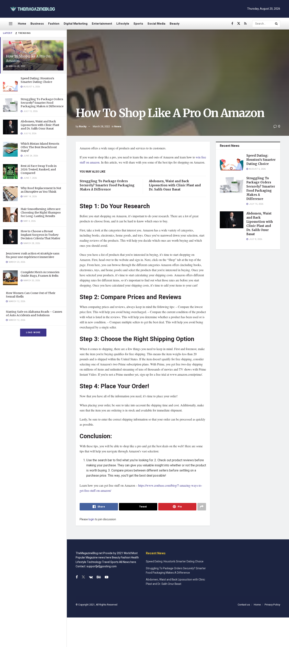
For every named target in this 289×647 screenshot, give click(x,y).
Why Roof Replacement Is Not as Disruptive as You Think (41, 189)
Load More (33, 332)
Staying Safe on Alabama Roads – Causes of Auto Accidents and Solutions (34, 313)
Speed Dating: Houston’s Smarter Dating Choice (37, 80)
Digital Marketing (75, 23)
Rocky (83, 126)
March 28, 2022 (101, 126)
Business (37, 23)
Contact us (244, 604)
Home (22, 23)
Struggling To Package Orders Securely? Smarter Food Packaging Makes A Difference (42, 102)
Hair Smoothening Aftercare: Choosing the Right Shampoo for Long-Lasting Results (41, 212)
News (117, 126)
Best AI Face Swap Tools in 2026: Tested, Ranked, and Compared (39, 169)
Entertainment (102, 23)
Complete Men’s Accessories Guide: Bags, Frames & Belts (40, 273)
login (91, 519)
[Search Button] (276, 23)
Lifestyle (122, 23)
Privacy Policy (272, 604)
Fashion (53, 23)
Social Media (156, 23)
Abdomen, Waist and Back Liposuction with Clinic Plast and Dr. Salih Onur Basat (40, 125)
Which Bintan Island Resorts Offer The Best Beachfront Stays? (40, 147)
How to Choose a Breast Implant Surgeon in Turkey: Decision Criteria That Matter (40, 234)
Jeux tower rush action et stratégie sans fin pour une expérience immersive (32, 255)
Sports (138, 23)
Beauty (174, 23)
